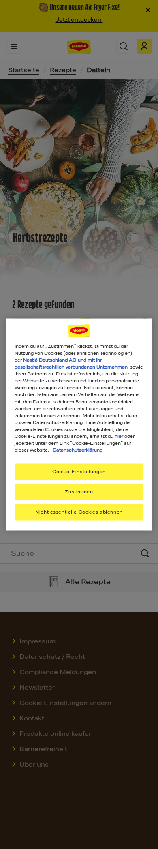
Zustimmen (79, 492)
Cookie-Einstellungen (78, 471)
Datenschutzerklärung (77, 450)
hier (119, 436)
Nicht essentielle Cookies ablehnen (78, 512)
